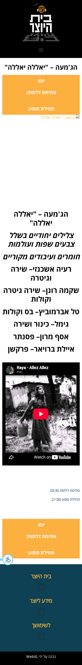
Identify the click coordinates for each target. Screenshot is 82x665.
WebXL (32, 656)
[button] (7, 559)
